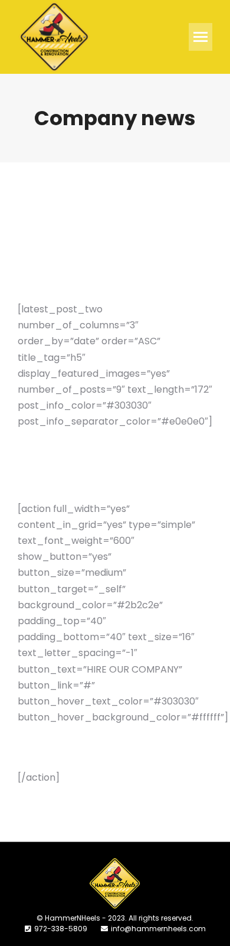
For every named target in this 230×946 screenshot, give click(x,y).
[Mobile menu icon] (200, 37)
